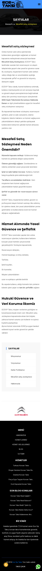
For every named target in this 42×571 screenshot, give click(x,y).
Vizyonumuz (15, 363)
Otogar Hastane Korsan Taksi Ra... (21, 470)
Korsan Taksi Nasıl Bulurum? (21, 501)
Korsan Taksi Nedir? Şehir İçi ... (21, 505)
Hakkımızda (15, 384)
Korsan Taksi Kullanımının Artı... (21, 515)
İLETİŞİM (21, 454)
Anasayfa (9, 24)
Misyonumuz (16, 356)
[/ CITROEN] (21, 411)
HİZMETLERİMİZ (21, 440)
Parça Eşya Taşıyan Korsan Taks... (21, 479)
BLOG (21, 449)
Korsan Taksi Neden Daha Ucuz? (21, 510)
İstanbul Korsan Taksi (21, 475)
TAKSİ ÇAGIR (20, 567)
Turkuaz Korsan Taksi (21, 466)
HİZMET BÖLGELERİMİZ (21, 445)
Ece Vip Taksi (17, 562)
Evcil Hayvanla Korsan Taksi (21, 484)
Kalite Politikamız (18, 370)
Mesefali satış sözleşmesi (21, 377)
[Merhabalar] (38, 566)
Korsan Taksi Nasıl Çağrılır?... (21, 496)
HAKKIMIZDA (21, 435)
